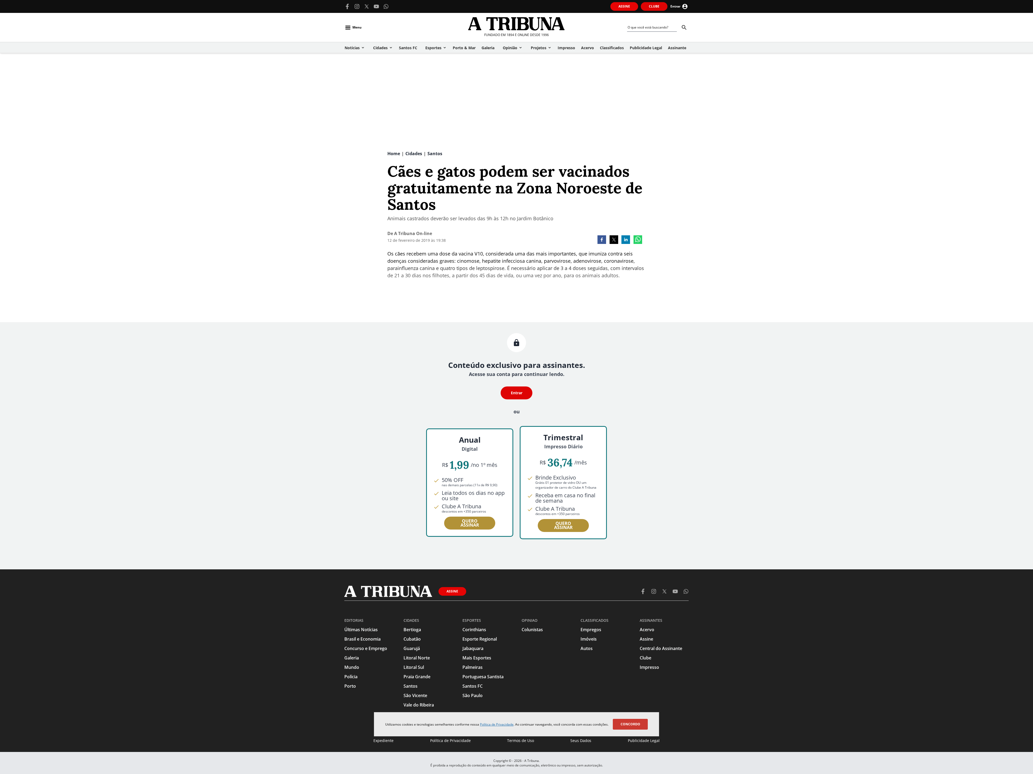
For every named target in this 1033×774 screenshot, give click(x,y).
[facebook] (601, 240)
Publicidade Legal (644, 740)
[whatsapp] (638, 240)
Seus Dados (580, 740)
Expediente (383, 740)
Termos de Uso (520, 740)
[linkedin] (625, 240)
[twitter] (614, 240)
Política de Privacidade (497, 724)
